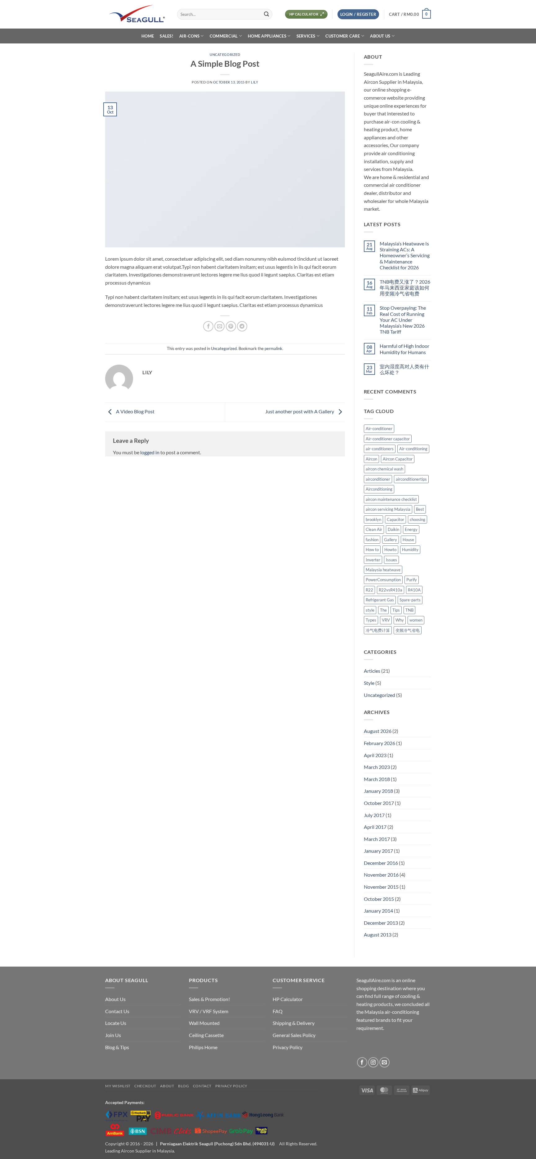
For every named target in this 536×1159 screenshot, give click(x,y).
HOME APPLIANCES (267, 36)
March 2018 (377, 779)
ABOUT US (380, 36)
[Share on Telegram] (242, 326)
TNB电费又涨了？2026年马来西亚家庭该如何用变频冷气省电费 (405, 287)
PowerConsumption (383, 579)
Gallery (390, 539)
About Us (115, 999)
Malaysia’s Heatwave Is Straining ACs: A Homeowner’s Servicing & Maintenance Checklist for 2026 (405, 255)
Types (371, 620)
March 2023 (377, 767)
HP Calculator (288, 999)
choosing (417, 519)
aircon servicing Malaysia (388, 509)
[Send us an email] (384, 1062)
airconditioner (378, 479)
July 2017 (374, 815)
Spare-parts (410, 599)
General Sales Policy (294, 1035)
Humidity (410, 549)
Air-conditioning (413, 448)
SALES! (166, 36)
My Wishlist (118, 1086)
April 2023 (375, 755)
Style (369, 683)
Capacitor (395, 519)
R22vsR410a (390, 589)
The (383, 610)
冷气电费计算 (378, 630)
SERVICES (306, 36)
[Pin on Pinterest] (231, 326)
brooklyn (373, 519)
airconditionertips (411, 479)
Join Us (113, 1035)
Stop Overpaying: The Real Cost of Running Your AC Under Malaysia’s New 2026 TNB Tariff (403, 320)
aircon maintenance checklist (391, 499)
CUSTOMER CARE (342, 36)
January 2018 (378, 791)
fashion (372, 539)
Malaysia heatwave (383, 569)
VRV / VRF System (208, 1011)
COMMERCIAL (224, 36)
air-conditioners (380, 448)
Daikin (393, 529)
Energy (411, 529)
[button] (358, 14)
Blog (183, 1086)
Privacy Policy (287, 1047)
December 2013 (381, 923)
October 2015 (379, 899)
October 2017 (379, 803)
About (167, 1086)
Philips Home (203, 1047)
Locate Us (115, 1023)
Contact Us (117, 1011)
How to (372, 549)
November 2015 (381, 887)
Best (420, 509)
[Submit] (266, 14)
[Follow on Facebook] (362, 1062)
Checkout (145, 1086)
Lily (254, 82)
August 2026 (377, 731)
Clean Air (374, 529)
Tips (396, 610)
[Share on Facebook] (208, 326)
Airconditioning (379, 489)
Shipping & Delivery (294, 1023)
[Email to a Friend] (219, 326)
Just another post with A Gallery (300, 412)
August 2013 (377, 934)
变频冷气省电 (407, 630)
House (408, 539)
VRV (386, 620)
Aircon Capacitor (398, 458)
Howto (390, 549)
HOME (147, 36)
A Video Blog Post (134, 412)
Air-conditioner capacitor (388, 438)
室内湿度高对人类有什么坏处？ (404, 369)
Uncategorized (225, 54)
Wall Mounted (204, 1023)
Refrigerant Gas (380, 599)
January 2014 (378, 911)
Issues (391, 559)
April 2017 (375, 827)
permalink (273, 348)
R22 (369, 589)
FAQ (278, 1011)
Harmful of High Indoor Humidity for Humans (404, 349)
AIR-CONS (189, 36)
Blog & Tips (117, 1047)
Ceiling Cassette (206, 1035)
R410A (414, 589)
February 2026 (379, 743)
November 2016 (381, 875)
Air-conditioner (379, 428)
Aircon (371, 458)
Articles (372, 671)
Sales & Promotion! (209, 999)
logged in (149, 452)
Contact (202, 1086)
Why (399, 620)
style (370, 610)
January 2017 (378, 851)
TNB (409, 610)
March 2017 (377, 839)
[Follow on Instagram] (373, 1062)
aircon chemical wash (384, 468)
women (415, 620)
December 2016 (381, 863)
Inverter (373, 559)
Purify (411, 579)
